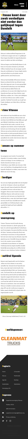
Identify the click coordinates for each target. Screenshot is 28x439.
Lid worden (17, 371)
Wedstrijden (5, 384)
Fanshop (16, 380)
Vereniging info (6, 388)
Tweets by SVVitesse (14, 425)
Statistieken (17, 384)
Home (3, 371)
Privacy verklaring (10, 417)
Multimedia (17, 375)
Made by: (10, 435)
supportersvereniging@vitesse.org (15, 413)
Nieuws (4, 375)
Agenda (4, 380)
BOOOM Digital (16, 435)
